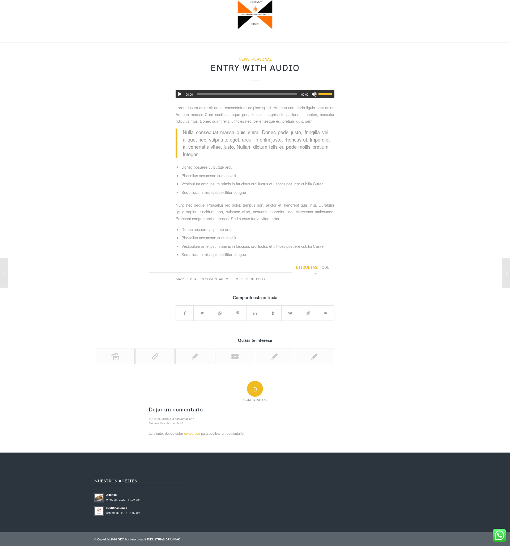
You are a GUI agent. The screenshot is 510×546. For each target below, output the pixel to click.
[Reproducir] (179, 94)
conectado (192, 433)
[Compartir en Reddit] (308, 313)
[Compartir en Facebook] (184, 313)
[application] (255, 94)
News (244, 59)
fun (313, 274)
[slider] (326, 94)
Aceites (111, 495)
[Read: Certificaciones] (99, 511)
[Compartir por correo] (325, 313)
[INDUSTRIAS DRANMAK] (255, 14)
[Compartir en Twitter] (202, 313)
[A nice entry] (194, 356)
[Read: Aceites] (99, 497)
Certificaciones (116, 508)
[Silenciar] (314, 94)
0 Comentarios (215, 279)
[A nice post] (274, 356)
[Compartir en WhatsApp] (219, 313)
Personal (262, 59)
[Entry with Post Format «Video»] (234, 356)
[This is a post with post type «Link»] (155, 356)
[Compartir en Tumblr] (272, 313)
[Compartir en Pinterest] (237, 313)
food (324, 267)
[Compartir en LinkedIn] (255, 313)
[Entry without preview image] (314, 356)
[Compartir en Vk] (290, 313)
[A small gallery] (115, 356)
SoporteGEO (254, 279)
